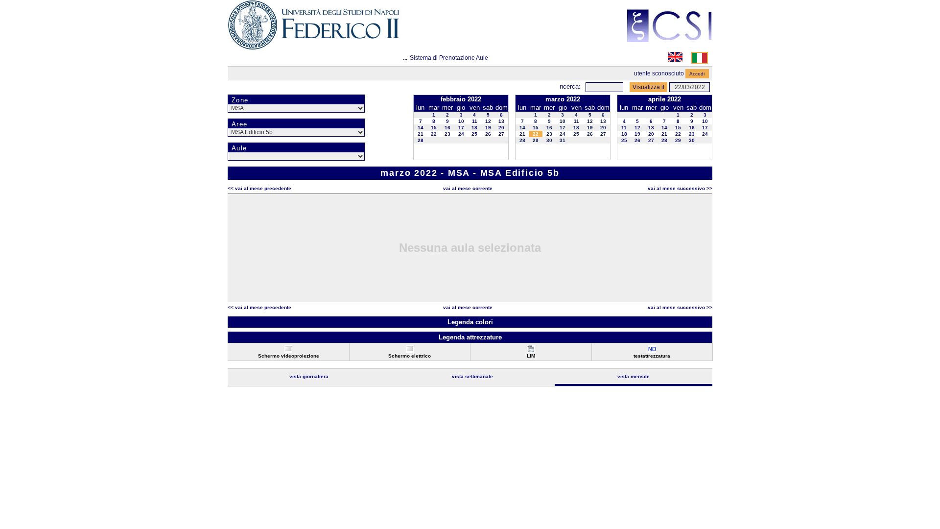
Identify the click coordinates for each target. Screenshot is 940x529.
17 (461, 127)
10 (461, 121)
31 (562, 140)
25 (474, 134)
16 (447, 127)
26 (488, 134)
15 (434, 127)
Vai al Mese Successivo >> (680, 188)
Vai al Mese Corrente (468, 188)
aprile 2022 (664, 99)
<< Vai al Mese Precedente (259, 188)
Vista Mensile (633, 376)
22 (434, 134)
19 (488, 127)
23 (447, 134)
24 (461, 134)
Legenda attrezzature (470, 337)
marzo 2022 (562, 99)
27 (501, 134)
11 (474, 121)
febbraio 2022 (461, 99)
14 (420, 127)
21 (420, 134)
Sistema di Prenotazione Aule (449, 57)
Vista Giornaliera (309, 376)
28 (420, 140)
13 (501, 121)
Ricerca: (570, 86)
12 (488, 121)
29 (536, 140)
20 (501, 127)
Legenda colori (470, 322)
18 (474, 127)
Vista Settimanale (472, 376)
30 (549, 140)
